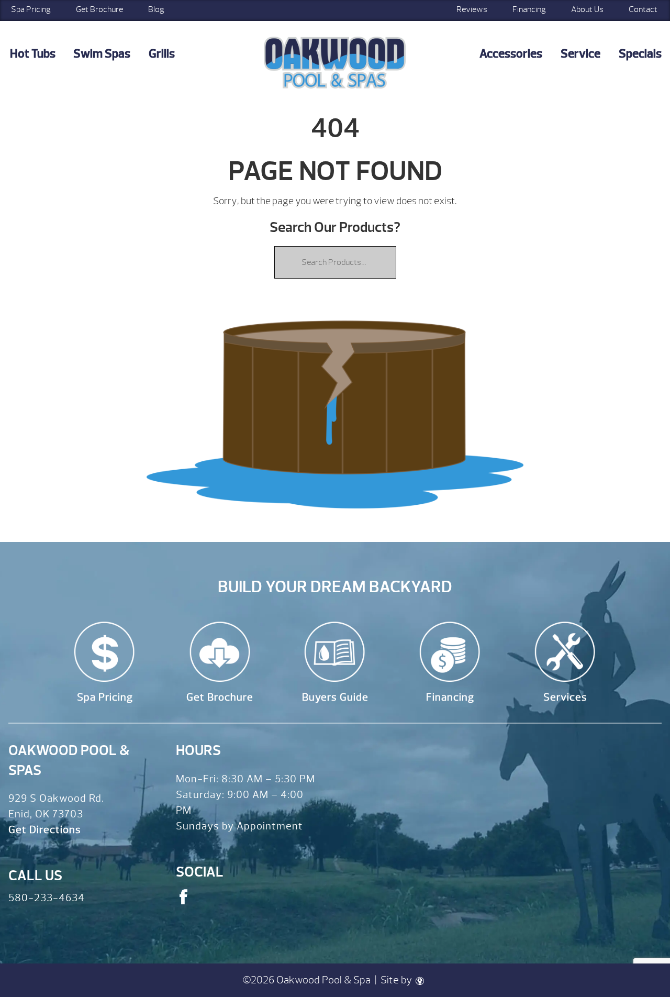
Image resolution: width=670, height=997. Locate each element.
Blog (156, 9)
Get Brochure (99, 9)
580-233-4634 (46, 897)
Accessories (510, 53)
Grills (162, 53)
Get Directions (44, 829)
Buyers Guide (335, 697)
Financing (529, 9)
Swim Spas (101, 53)
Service (580, 53)
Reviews (471, 9)
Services (565, 697)
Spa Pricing (105, 697)
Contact (643, 9)
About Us (587, 9)
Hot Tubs (32, 53)
